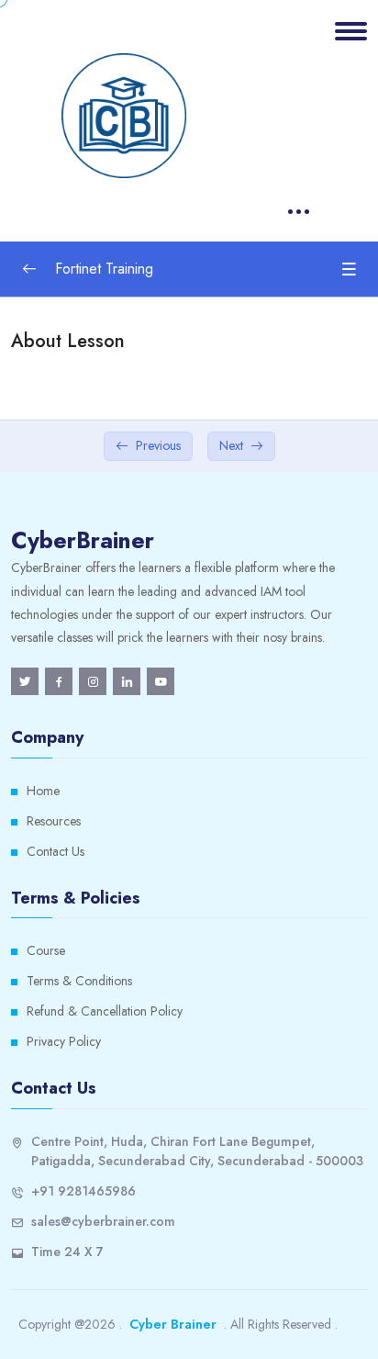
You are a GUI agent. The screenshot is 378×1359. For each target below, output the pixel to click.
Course (46, 950)
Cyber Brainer (173, 1324)
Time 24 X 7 (67, 1251)
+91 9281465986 (83, 1191)
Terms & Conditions (79, 981)
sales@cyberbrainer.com (103, 1221)
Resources (54, 821)
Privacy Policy (64, 1041)
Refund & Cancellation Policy (105, 1011)
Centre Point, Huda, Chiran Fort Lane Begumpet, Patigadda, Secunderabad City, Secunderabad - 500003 (197, 1151)
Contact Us (55, 851)
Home (43, 790)
